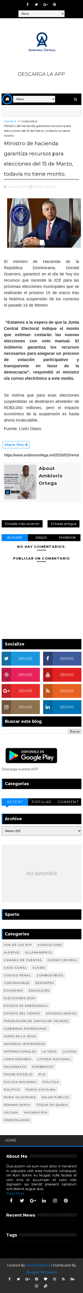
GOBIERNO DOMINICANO (25, 1028)
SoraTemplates (38, 1265)
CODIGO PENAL (17, 975)
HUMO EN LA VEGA (20, 1036)
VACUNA (11, 1112)
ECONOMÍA (13, 990)
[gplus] (45, 4)
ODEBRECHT (42, 1066)
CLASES (39, 967)
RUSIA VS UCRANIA (20, 1097)
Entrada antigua (63, 524)
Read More (15, 1193)
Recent (15, 802)
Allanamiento (38, 952)
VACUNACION (35, 1112)
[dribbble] (54, 1279)
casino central (62, 960)
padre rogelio (18, 1074)
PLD (42, 1074)
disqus (41, 537)
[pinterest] (54, 4)
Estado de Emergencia (26, 1005)
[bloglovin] (45, 1279)
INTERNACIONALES (20, 1051)
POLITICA (51, 1082)
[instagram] (55, 1201)
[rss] (63, 1279)
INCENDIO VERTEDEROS (24, 1044)
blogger (14, 537)
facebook (67, 537)
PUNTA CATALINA (41, 1089)
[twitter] (36, 4)
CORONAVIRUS (17, 983)
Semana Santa (17, 1104)
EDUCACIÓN (39, 990)
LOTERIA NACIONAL (54, 1059)
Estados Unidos (61, 1013)
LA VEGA (49, 1051)
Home (8, 121)
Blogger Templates (41, 1272)
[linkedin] (44, 1201)
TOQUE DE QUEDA (52, 1104)
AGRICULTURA (50, 944)
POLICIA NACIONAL (20, 1082)
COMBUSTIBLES (50, 975)
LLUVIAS (69, 1051)
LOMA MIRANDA (17, 1059)
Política (12, 1089)
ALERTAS (11, 952)
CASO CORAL (15, 967)
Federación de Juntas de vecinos (36, 1021)
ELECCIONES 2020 (20, 998)
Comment (68, 802)
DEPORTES (44, 983)
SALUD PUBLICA (55, 1097)
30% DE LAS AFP (18, 944)
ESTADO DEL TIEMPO (22, 1013)
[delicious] (45, 1286)
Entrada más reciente (22, 524)
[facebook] (27, 4)
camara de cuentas (23, 960)
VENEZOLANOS (17, 1120)
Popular (41, 802)
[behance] (72, 1279)
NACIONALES (15, 1066)
